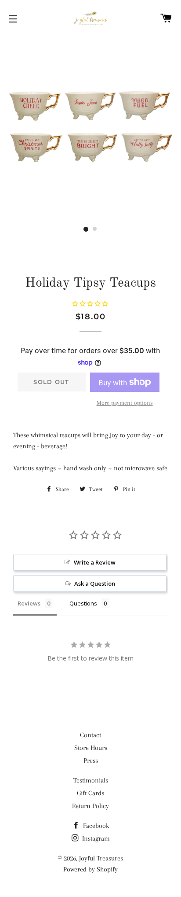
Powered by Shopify (90, 869)
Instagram (95, 838)
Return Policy (90, 806)
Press (90, 760)
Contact (90, 735)
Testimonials (90, 780)
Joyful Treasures (101, 858)
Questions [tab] (83, 603)
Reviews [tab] (29, 603)
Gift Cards (90, 793)
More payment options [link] (125, 402)
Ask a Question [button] (94, 583)
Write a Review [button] (95, 562)
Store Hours (90, 748)
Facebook (95, 826)
